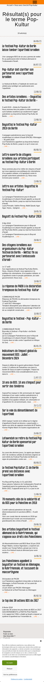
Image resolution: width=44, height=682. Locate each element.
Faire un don (8, 634)
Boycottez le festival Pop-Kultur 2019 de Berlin (19, 126)
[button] (41, 641)
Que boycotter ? (9, 636)
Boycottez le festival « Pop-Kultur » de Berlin (21, 320)
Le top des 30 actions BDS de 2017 (20, 601)
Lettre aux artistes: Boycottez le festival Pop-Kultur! (20, 188)
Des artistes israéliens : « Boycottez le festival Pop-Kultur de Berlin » (21, 98)
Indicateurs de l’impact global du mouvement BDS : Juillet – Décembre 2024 (19, 354)
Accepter (10, 663)
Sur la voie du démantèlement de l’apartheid (19, 412)
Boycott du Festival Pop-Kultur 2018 (21, 216)
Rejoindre (7, 632)
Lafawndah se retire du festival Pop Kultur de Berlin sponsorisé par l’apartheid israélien (22, 442)
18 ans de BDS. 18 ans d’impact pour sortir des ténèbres (21, 384)
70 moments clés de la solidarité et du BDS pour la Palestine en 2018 (21, 501)
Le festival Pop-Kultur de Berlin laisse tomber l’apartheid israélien (20, 48)
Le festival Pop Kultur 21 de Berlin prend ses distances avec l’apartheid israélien (20, 471)
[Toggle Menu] (38, 2)
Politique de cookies (17, 679)
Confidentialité (28, 679)
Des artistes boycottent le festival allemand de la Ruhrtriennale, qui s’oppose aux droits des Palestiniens (22, 533)
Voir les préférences (10, 674)
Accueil (9, 5)
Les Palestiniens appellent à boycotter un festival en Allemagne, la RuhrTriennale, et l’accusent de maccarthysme (21, 566)
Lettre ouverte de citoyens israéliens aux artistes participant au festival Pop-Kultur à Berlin (21, 158)
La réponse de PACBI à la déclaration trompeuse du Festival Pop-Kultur (21, 288)
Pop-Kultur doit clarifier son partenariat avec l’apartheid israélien (18, 73)
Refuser (9, 669)
